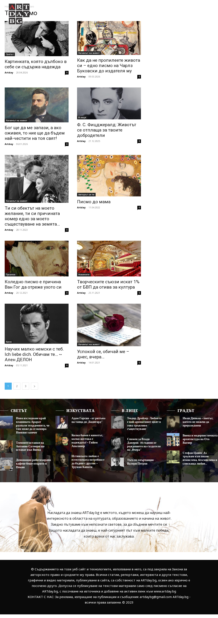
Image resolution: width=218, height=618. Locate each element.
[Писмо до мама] (109, 175)
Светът (10, 54)
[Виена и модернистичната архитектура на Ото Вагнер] (173, 439)
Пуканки (10, 274)
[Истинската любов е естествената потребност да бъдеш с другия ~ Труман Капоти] (62, 460)
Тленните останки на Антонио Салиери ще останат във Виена (30, 447)
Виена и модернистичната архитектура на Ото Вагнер (200, 439)
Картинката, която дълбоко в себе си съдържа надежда (36, 64)
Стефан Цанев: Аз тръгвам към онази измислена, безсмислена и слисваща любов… (200, 458)
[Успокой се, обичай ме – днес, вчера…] (109, 325)
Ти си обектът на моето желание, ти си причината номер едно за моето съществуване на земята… (32, 216)
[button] (201, 29)
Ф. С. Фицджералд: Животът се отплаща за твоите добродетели (106, 130)
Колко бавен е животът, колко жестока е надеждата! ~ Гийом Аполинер (87, 441)
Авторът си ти (86, 194)
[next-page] (34, 386)
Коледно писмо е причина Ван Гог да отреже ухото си (33, 284)
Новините (83, 274)
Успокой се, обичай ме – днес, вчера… (103, 354)
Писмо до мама (93, 201)
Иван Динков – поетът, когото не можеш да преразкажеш (198, 422)
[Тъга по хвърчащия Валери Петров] (117, 464)
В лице (82, 117)
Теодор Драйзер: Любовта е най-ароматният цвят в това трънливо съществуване (144, 424)
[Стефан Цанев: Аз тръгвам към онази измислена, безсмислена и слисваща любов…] (173, 457)
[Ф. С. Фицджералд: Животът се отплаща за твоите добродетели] (109, 103)
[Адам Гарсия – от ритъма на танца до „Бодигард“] (62, 422)
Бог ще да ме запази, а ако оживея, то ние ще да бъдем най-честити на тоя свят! (35, 133)
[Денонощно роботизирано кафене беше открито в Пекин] (6, 464)
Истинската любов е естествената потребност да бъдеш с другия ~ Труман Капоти (88, 461)
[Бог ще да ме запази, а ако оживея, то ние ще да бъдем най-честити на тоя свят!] (37, 105)
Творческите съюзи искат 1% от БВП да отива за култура (108, 284)
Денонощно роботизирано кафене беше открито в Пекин (33, 464)
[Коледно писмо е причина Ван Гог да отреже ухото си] (37, 259)
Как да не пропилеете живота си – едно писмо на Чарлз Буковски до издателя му (108, 65)
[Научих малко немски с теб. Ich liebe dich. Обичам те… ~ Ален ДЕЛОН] (37, 324)
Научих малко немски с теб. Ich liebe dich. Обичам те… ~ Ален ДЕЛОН (34, 354)
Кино (9, 341)
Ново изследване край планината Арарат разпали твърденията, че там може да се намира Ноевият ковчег (32, 425)
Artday (9, 72)
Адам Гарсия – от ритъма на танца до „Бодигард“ (88, 420)
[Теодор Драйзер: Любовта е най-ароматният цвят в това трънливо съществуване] (117, 422)
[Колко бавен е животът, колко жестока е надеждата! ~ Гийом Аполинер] (62, 439)
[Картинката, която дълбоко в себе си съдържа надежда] (37, 38)
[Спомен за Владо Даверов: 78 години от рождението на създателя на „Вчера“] (117, 443)
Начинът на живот (89, 53)
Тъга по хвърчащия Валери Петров (140, 462)
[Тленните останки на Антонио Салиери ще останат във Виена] (6, 446)
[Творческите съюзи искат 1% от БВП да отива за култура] (109, 259)
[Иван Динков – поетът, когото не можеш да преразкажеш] (173, 422)
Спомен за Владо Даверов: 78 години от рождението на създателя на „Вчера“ (144, 444)
